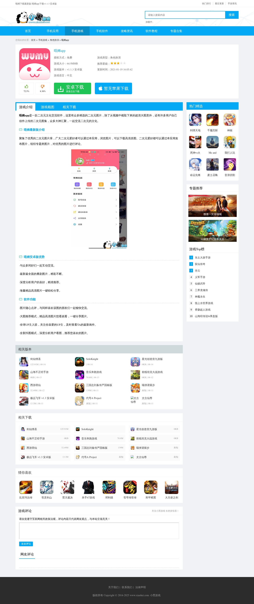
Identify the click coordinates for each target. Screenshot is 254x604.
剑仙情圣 (32, 429)
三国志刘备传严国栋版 (94, 447)
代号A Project (89, 457)
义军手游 (200, 277)
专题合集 (176, 31)
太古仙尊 (141, 457)
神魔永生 (200, 296)
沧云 (197, 270)
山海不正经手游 (36, 438)
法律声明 (140, 587)
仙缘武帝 (200, 283)
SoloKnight (87, 429)
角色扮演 (54, 39)
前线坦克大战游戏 (146, 438)
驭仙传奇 (200, 264)
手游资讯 (232, 3)
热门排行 (206, 3)
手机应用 (53, 31)
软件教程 (151, 31)
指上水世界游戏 (204, 303)
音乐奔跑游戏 (89, 438)
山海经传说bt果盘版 (206, 316)
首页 (28, 31)
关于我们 (113, 587)
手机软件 (102, 31)
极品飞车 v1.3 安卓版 (39, 457)
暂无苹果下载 (116, 88)
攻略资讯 (127, 31)
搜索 (232, 14)
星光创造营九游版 (146, 429)
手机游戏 (77, 31)
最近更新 (219, 3)
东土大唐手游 (202, 257)
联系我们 (127, 587)
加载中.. (149, 21)
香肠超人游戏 (202, 309)
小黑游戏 (155, 595)
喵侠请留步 (142, 447)
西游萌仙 (32, 447)
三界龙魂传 (201, 290)
